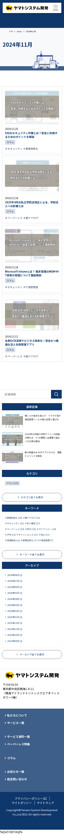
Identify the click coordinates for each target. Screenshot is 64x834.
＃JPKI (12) (10, 534)
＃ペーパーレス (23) (14, 529)
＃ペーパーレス (13, 217)
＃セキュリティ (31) (14, 523)
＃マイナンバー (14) (46, 529)
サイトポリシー (22, 803)
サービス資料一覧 (18, 736)
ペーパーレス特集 (18, 744)
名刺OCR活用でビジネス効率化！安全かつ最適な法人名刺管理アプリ (32, 342)
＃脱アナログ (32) (31, 517)
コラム (10, 142)
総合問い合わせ (17, 779)
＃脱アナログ (30, 217)
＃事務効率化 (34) (13, 517)
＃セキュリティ (13, 148)
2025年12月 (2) (14, 622)
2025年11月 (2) (14, 628)
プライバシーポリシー (29, 798)
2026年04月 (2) (14, 598)
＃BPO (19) (30, 529)
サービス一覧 (15, 723)
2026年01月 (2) (14, 616)
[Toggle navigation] (55, 8)
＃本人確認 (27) (32, 523)
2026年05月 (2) (14, 592)
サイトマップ (45, 803)
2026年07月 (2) (14, 580)
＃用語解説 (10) (12, 540)
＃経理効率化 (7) (29, 540)
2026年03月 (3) (14, 604)
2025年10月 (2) (14, 634)
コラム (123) (12, 483)
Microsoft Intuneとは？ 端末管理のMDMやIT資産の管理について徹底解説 (32, 273)
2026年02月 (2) (14, 610)
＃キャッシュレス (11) (27, 534)
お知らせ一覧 (15, 771)
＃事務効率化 (30, 148)
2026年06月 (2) (14, 586)
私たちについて (17, 715)
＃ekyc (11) (44, 534)
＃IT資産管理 (30, 287)
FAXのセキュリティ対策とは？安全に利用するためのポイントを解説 (31, 135)
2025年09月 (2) (14, 640)
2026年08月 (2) (14, 574)
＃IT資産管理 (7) (45, 540)
